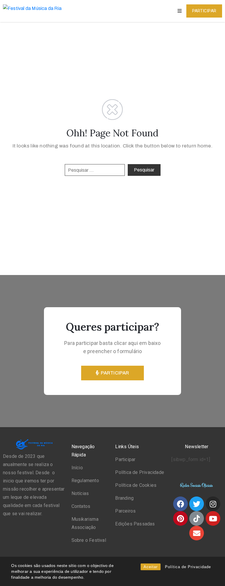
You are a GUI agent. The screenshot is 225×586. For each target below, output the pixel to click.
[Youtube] (213, 518)
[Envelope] (196, 533)
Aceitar (151, 567)
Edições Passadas (135, 524)
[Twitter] (196, 503)
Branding (124, 498)
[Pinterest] (180, 518)
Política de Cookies (135, 485)
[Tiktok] (196, 518)
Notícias (80, 493)
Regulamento (85, 480)
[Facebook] (180, 503)
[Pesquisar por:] (95, 170)
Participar (125, 459)
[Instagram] (213, 503)
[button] (204, 11)
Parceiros (125, 511)
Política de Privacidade (188, 567)
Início (77, 467)
